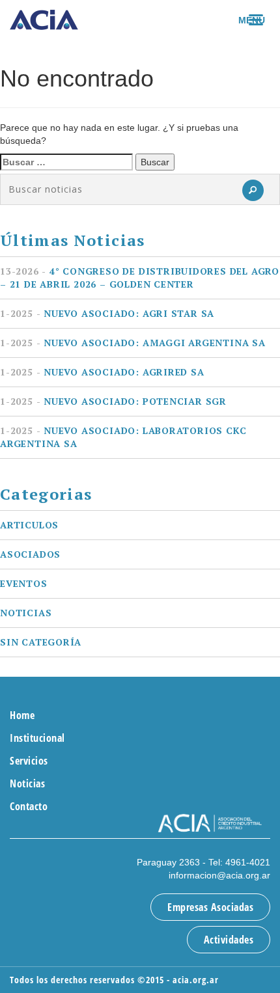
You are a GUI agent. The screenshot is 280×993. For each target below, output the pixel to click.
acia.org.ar (196, 979)
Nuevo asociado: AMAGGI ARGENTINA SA (133, 342)
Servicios (29, 761)
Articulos (29, 525)
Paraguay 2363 (168, 862)
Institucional (37, 738)
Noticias (25, 612)
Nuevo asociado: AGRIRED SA (102, 372)
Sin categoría (40, 642)
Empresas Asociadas (210, 907)
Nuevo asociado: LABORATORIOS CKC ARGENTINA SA (123, 437)
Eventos (24, 583)
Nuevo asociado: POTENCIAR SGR (113, 401)
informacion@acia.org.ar (219, 875)
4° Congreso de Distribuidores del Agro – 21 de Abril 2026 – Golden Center (139, 277)
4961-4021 (247, 862)
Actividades (229, 939)
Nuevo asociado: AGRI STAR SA (107, 313)
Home (22, 715)
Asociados (30, 554)
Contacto (29, 806)
